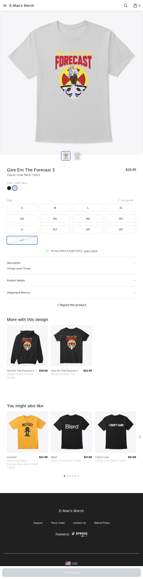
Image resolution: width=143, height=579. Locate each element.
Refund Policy (102, 522)
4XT (22, 240)
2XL (22, 218)
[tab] (65, 156)
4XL (88, 218)
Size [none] (9, 200)
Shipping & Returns (18, 292)
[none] (125, 200)
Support (38, 522)
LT (22, 229)
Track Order (58, 522)
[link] (27, 345)
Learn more (90, 250)
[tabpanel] (71, 82)
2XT (88, 229)
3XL (55, 218)
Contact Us (79, 522)
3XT (121, 229)
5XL (121, 218)
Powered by (62, 533)
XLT (55, 229)
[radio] (22, 208)
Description (13, 262)
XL (121, 207)
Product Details (16, 280)
